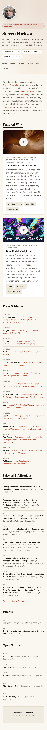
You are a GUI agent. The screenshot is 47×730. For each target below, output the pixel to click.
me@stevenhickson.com (23, 712)
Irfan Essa (23, 95)
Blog (37, 63)
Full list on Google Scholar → (14, 601)
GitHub (21, 63)
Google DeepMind (11, 85)
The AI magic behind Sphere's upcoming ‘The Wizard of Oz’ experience (23, 417)
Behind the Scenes (15, 204)
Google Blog (30, 204)
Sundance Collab (14, 291)
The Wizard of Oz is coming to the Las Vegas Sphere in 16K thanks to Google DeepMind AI (22, 439)
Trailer (10, 286)
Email (4, 63)
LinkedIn (29, 63)
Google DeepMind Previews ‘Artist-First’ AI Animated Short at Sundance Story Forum (20, 320)
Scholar (12, 63)
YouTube (5, 69)
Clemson (7, 107)
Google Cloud (13, 209)
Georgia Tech (28, 91)
